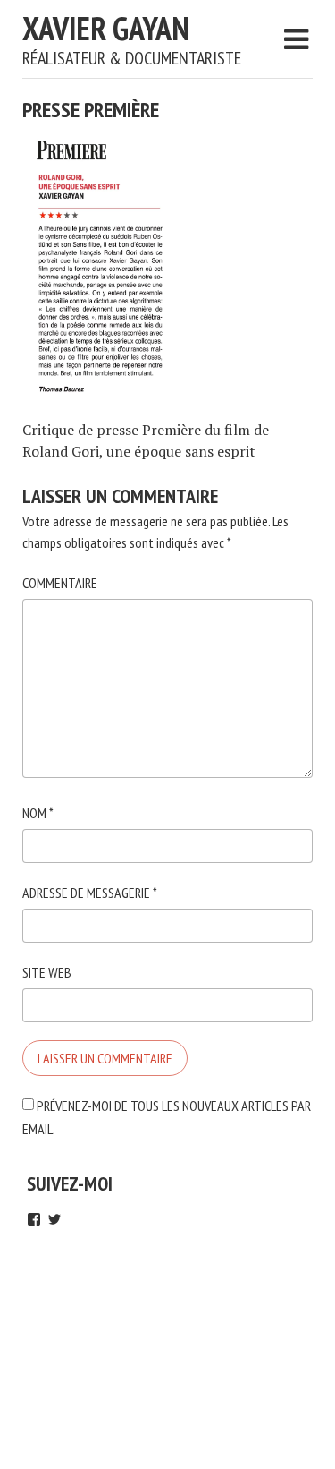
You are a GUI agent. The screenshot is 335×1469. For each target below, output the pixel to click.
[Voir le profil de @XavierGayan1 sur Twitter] (54, 1219)
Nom (38, 813)
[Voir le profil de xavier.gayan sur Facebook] (34, 1219)
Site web (46, 972)
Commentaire (59, 583)
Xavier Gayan (105, 28)
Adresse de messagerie (89, 892)
